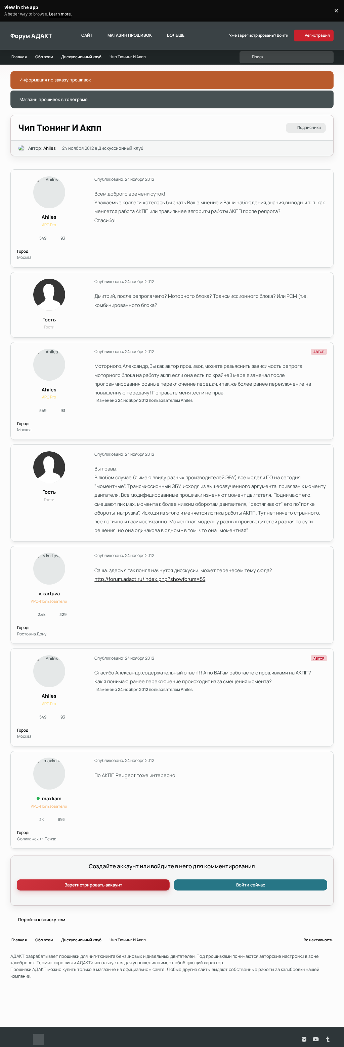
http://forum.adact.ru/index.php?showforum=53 (149, 578)
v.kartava (49, 593)
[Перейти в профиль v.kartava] (49, 569)
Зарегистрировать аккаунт (93, 885)
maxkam (51, 798)
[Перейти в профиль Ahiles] (21, 148)
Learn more (11, 10)
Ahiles (49, 148)
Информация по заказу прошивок (55, 80)
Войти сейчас (250, 885)
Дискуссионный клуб (120, 148)
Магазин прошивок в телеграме (53, 99)
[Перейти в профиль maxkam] (49, 774)
